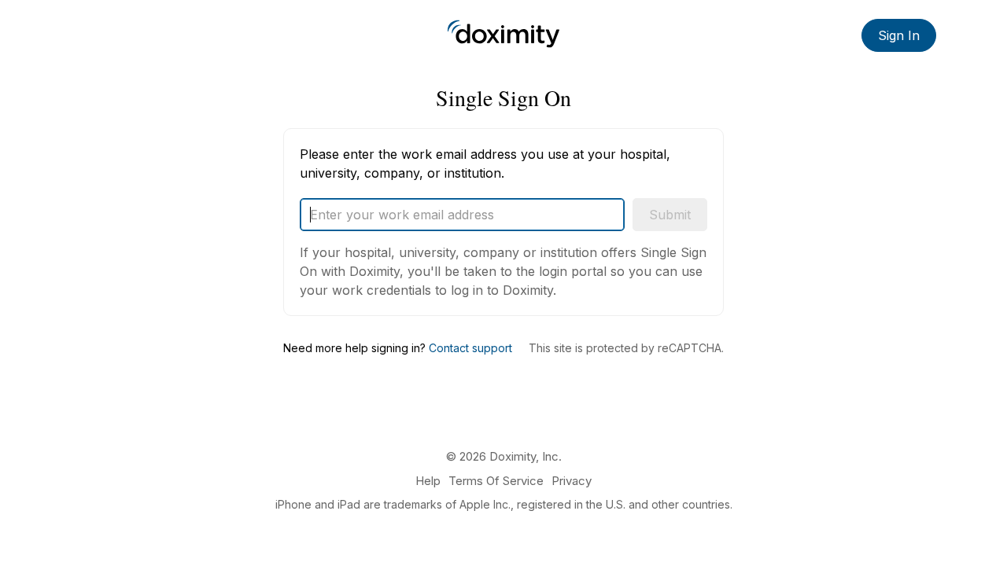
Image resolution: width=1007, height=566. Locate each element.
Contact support (470, 348)
